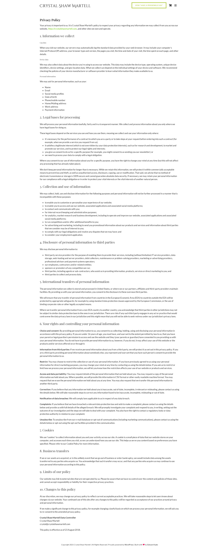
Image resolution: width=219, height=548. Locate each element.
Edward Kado (152, 545)
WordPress (129, 545)
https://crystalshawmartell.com (62, 28)
